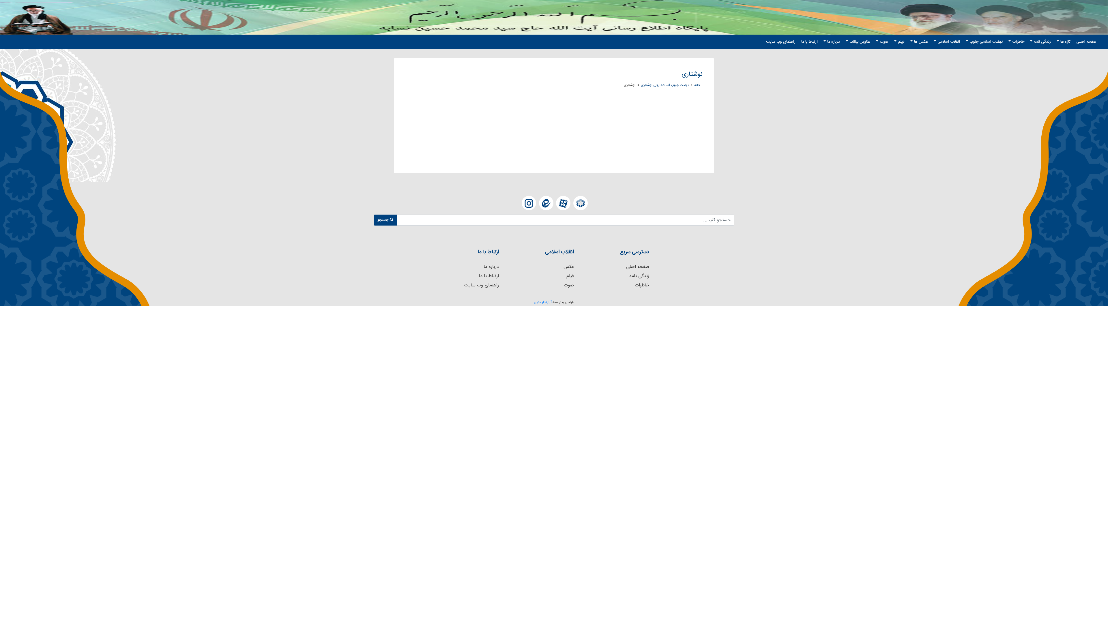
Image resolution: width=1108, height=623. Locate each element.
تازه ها (1065, 41)
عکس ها (921, 41)
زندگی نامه (1042, 41)
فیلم (901, 41)
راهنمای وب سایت (781, 41)
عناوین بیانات (859, 41)
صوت (884, 41)
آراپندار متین (543, 302)
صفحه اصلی (1086, 41)
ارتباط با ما (809, 41)
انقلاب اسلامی (948, 41)
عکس (569, 267)
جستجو (383, 220)
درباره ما (833, 41)
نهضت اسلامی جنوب (986, 41)
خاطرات (1018, 41)
